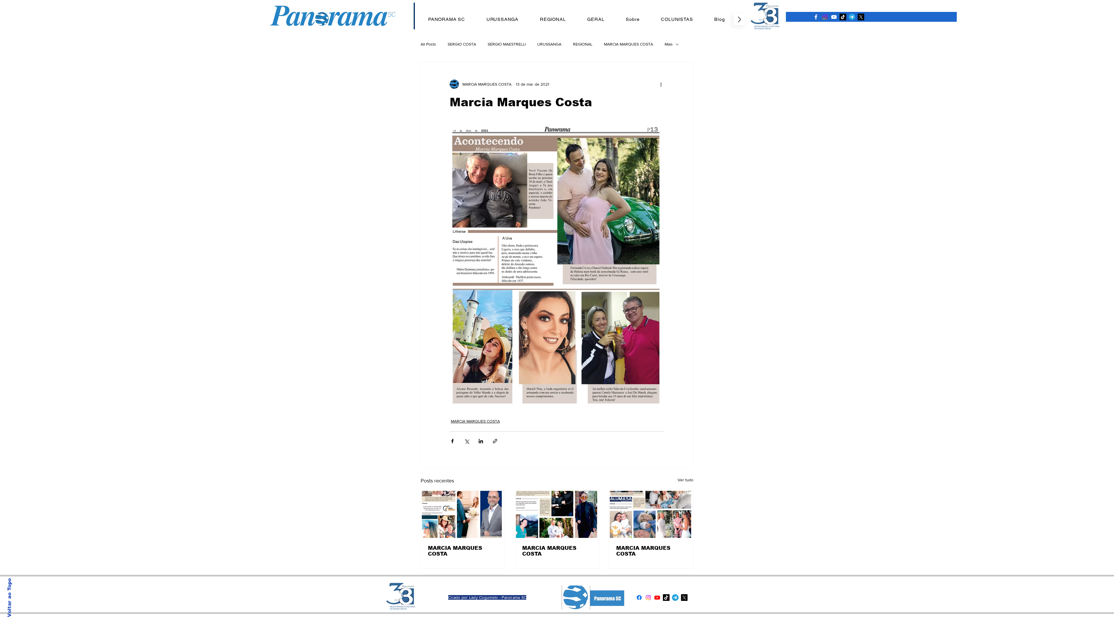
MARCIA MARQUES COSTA (628, 44)
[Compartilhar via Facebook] (452, 441)
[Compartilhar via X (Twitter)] (466, 441)
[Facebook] (639, 597)
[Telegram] (852, 17)
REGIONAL (582, 44)
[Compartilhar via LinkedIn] (481, 441)
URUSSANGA (549, 44)
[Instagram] (825, 17)
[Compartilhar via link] (495, 441)
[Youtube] (657, 597)
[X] (861, 17)
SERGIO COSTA (462, 44)
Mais (669, 44)
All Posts (428, 44)
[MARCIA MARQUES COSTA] (463, 514)
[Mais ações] (660, 84)
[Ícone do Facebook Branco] (816, 17)
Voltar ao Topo (9, 597)
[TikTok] (843, 17)
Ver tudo (685, 480)
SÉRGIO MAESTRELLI (507, 44)
